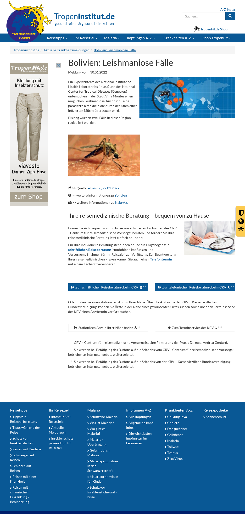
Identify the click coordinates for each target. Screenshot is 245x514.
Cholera (173, 423)
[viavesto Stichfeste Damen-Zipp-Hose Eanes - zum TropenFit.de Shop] (29, 134)
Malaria (93, 410)
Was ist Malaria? (101, 423)
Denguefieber (177, 429)
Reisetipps (18, 410)
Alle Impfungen (139, 417)
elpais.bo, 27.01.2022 (103, 188)
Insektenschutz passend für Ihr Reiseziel (61, 443)
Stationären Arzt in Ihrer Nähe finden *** (110, 328)
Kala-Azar (122, 202)
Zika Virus (175, 459)
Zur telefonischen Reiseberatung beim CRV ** (197, 287)
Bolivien (121, 195)
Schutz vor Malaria (103, 417)
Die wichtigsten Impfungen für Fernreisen (139, 438)
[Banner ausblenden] (58, 65)
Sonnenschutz (215, 417)
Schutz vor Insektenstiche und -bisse (102, 492)
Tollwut (172, 447)
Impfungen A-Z (138, 410)
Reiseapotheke (215, 410)
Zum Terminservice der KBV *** (196, 328)
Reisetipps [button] (56, 37)
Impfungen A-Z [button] (140, 37)
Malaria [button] (110, 37)
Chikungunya (177, 417)
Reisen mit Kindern (26, 449)
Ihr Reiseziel (59, 410)
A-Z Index (227, 9)
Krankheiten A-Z (179, 410)
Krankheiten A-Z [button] (177, 37)
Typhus (172, 453)
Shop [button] (215, 37)
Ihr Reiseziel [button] (84, 37)
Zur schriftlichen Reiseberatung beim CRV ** (110, 287)
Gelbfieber (175, 435)
